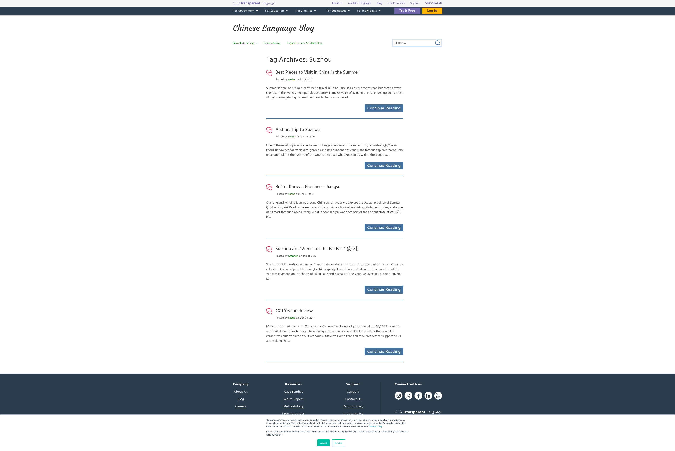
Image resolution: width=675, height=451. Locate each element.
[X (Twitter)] (408, 396)
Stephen (293, 256)
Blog (240, 399)
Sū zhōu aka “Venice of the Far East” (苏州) (317, 248)
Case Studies (293, 391)
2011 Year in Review (294, 310)
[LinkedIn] (428, 396)
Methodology (293, 406)
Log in (432, 10)
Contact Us (353, 399)
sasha (291, 79)
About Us (241, 391)
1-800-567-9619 (433, 3)
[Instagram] (399, 396)
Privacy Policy (375, 426)
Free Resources (293, 413)
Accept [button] (323, 442)
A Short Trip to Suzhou (297, 129)
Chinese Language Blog (273, 28)
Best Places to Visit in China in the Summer (317, 72)
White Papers (294, 399)
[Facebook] (418, 396)
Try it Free (407, 10)
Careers (240, 406)
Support (353, 391)
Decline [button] (338, 442)
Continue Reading (384, 108)
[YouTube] (438, 396)
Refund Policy (353, 406)
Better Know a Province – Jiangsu (307, 186)
